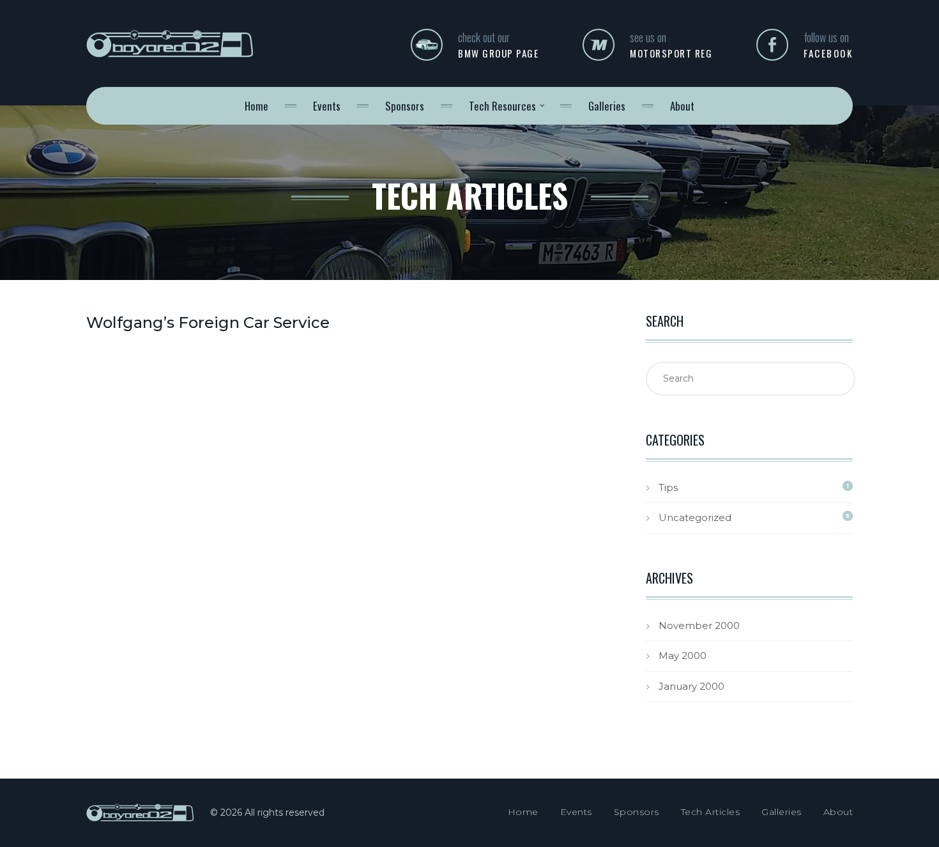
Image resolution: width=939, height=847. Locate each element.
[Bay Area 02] (170, 52)
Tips (668, 487)
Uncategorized (695, 517)
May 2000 (682, 655)
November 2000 (699, 625)
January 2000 (691, 686)
